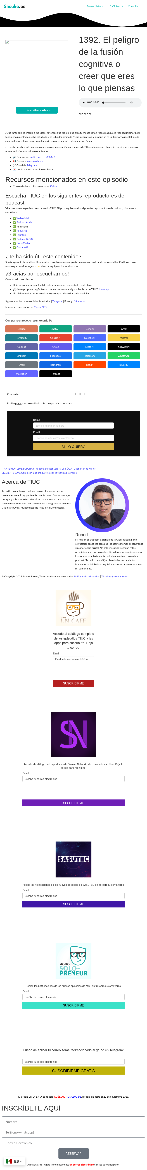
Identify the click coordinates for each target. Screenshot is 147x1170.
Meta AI (89, 346)
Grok (124, 328)
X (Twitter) (124, 346)
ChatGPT (56, 328)
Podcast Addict (25, 222)
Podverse (21, 230)
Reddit (89, 364)
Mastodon (21, 373)
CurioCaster (23, 243)
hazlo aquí (104, 289)
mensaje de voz (35, 161)
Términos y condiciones (114, 576)
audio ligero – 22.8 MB (42, 156)
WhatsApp (124, 355)
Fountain (21, 234)
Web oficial (22, 218)
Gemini (90, 328)
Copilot (21, 346)
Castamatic (22, 247)
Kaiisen (54, 186)
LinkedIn (21, 355)
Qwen (55, 346)
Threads (55, 373)
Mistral (124, 337)
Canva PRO (40, 307)
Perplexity (21, 337)
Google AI (55, 337)
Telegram (32, 165)
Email (21, 364)
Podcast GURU (24, 238)
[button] (139, 6)
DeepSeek (89, 337)
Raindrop (55, 364)
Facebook (55, 355)
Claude (21, 328)
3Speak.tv (79, 301)
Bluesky (123, 364)
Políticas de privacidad (86, 576)
